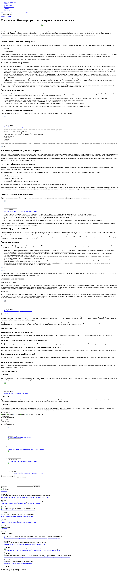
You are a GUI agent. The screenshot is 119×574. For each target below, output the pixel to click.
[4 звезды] (23, 414)
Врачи (6, 3)
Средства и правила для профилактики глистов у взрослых (18, 522)
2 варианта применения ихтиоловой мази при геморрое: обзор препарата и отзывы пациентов (32, 550)
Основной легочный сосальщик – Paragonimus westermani (18, 510)
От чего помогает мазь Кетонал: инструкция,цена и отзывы (25, 473)
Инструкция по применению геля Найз (16, 393)
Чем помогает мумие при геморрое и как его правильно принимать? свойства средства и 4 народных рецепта (37, 557)
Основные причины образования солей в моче (18, 563)
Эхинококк (4, 491)
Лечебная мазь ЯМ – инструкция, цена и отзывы (22, 461)
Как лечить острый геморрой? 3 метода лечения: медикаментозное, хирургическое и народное (32, 538)
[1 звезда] (4, 414)
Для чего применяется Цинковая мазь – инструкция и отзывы (26, 449)
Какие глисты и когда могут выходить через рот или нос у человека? (21, 503)
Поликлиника (8, 5)
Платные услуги (9, 7)
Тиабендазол (4, 528)
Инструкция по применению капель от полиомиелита (17, 516)
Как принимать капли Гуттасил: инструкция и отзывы (20, 211)
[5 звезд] (29, 414)
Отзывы (6, 8)
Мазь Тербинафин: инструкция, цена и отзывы (18, 311)
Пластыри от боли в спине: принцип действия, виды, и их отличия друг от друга (25, 497)
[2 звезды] (10, 414)
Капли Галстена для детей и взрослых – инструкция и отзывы (22, 127)
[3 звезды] (16, 414)
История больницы (10, 2)
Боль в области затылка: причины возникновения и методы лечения (24, 544)
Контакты (7, 10)
